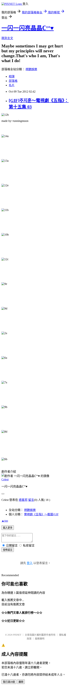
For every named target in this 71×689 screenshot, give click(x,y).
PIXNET (17, 634)
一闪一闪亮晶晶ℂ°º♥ (27, 28)
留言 (31, 499)
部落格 (13, 80)
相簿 (12, 76)
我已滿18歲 (9, 681)
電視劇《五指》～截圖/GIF (41, 514)
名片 (12, 85)
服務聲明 (39, 638)
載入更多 (7, 527)
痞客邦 (23, 499)
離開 (21, 681)
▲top (4, 520)
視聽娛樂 (31, 69)
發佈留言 (7, 549)
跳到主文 (7, 38)
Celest (5, 479)
